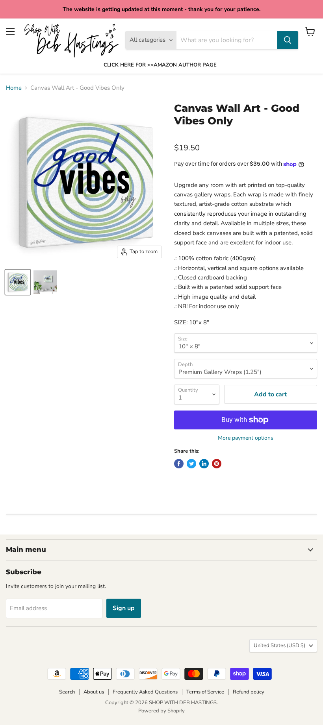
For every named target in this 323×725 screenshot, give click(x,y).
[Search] (287, 40)
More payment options (245, 438)
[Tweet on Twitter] (191, 463)
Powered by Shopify (161, 710)
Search (67, 691)
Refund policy (248, 691)
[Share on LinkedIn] (204, 463)
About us (94, 691)
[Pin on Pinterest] (216, 463)
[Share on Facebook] (179, 463)
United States (279, 645)
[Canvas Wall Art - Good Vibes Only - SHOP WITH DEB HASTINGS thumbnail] (17, 282)
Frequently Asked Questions (145, 691)
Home (14, 88)
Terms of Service (205, 691)
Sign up (124, 608)
